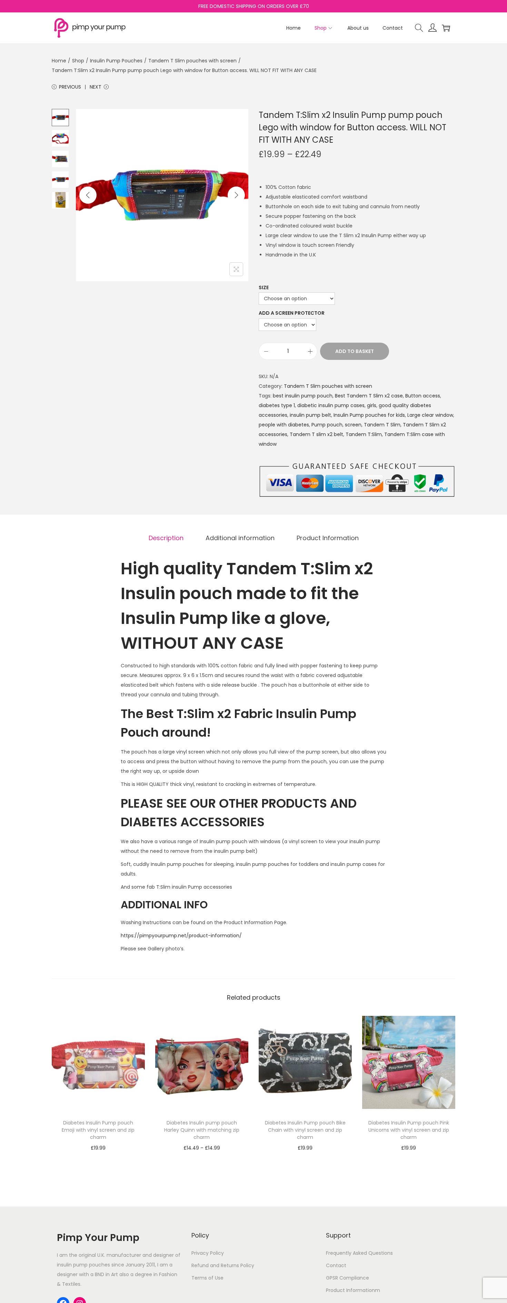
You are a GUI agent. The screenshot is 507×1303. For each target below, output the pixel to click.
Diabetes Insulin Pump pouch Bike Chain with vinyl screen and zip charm (305, 1130)
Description (166, 538)
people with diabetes (284, 424)
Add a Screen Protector (292, 313)
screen (353, 424)
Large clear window (430, 415)
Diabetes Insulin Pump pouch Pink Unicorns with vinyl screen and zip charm (408, 1130)
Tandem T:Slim (364, 434)
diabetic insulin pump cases (331, 405)
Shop (78, 60)
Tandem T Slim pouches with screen (192, 60)
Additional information (240, 538)
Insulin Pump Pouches (116, 60)
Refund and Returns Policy (222, 1265)
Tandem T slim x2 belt (316, 434)
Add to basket (354, 351)
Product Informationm (353, 1290)
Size (264, 287)
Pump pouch (326, 424)
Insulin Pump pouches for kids (369, 415)
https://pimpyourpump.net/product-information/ (181, 935)
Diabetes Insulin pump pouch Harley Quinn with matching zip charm (201, 1130)
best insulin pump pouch (302, 395)
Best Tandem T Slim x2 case (369, 395)
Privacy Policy (207, 1253)
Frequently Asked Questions (359, 1253)
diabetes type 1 (277, 405)
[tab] (166, 538)
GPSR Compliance (347, 1277)
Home (59, 60)
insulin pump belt (310, 415)
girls (371, 405)
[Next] (236, 195)
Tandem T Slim (382, 424)
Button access (422, 395)
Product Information (328, 538)
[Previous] (88, 195)
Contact (336, 1265)
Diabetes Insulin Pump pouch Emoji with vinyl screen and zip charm (98, 1130)
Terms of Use (207, 1277)
